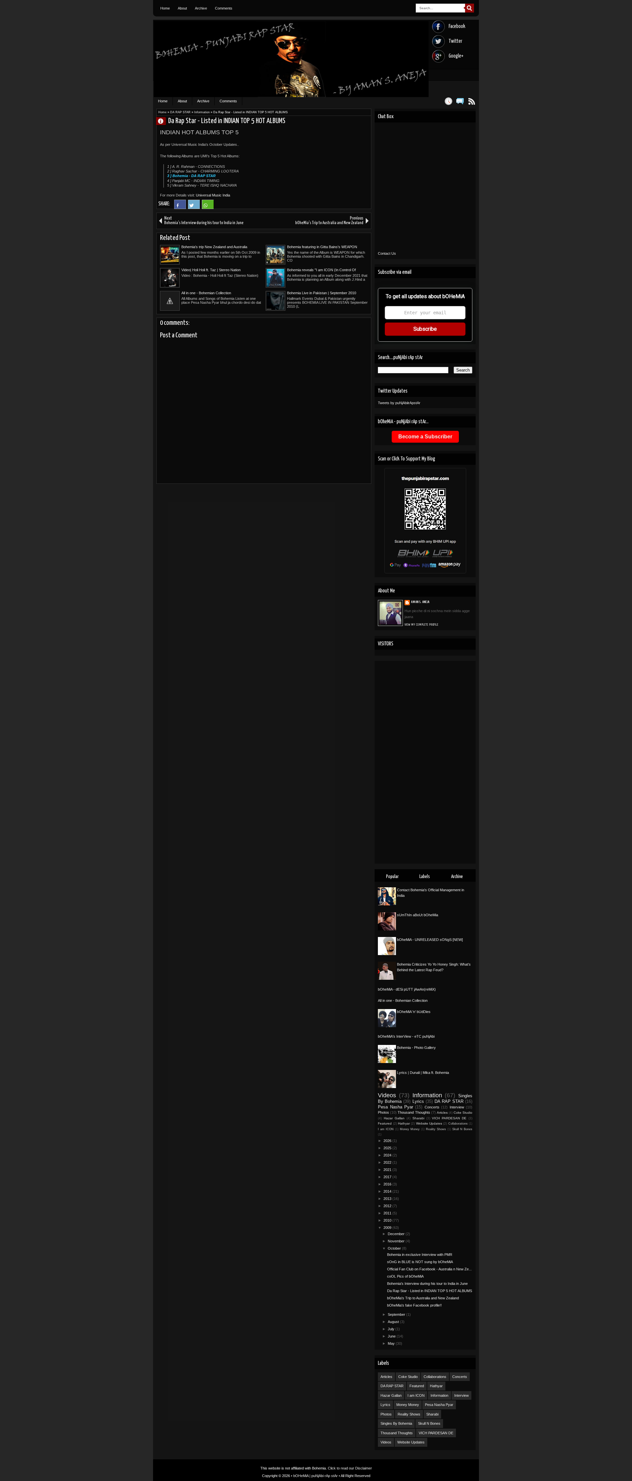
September (397, 1314)
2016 (387, 1184)
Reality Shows (436, 1129)
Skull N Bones (462, 1129)
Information (202, 112)
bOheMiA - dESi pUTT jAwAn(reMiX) (407, 989)
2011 (387, 1213)
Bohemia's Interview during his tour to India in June (427, 1284)
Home (165, 8)
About (182, 8)
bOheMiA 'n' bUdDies (414, 1012)
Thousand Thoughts (414, 1112)
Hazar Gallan (394, 1118)
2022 (387, 1162)
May (392, 1343)
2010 (387, 1220)
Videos (387, 1095)
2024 (387, 1155)
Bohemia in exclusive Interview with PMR (419, 1255)
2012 (387, 1206)
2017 (387, 1177)
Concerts (432, 1107)
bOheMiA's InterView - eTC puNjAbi (406, 1036)
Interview (457, 1107)
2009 (387, 1228)
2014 (387, 1191)
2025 (387, 1148)
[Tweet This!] (194, 207)
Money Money (410, 1129)
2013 (387, 1199)
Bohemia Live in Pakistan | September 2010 (321, 293)
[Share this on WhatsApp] (208, 207)
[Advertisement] (425, 762)
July (391, 1329)
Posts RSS (471, 101)
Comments (223, 8)
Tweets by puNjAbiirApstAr (399, 403)
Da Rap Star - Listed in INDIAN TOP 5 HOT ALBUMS (429, 1291)
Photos (383, 1112)
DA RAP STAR (180, 112)
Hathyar (404, 1123)
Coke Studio (463, 1112)
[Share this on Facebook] (180, 207)
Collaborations (458, 1123)
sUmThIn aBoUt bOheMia (417, 915)
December (397, 1234)
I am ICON (386, 1129)
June (392, 1336)
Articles (442, 1112)
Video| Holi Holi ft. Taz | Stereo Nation (211, 270)
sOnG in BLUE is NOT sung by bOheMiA (420, 1262)
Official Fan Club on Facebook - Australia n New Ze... (429, 1269)
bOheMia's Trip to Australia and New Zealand (423, 1298)
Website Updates (429, 1123)
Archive (201, 8)
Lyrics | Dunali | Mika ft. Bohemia (423, 1073)
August (394, 1322)
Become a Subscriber (425, 436)
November (397, 1241)
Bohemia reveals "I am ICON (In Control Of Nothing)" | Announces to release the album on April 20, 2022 (324, 270)
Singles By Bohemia (396, 1423)
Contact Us (387, 253)
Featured (385, 1123)
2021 (387, 1170)
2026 (387, 1141)
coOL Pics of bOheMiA (405, 1276)
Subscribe (425, 329)
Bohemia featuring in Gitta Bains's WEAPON (322, 247)
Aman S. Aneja (163, 120)
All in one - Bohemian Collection (206, 293)
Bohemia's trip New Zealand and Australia (214, 247)
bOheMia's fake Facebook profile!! (414, 1305)
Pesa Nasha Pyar (395, 1106)
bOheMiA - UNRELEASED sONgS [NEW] (430, 940)
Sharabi (418, 1118)
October (395, 1248)
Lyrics (418, 1101)
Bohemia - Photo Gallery (416, 1048)
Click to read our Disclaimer (350, 1468)
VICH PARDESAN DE (449, 1118)
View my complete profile (421, 624)
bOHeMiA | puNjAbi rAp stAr (315, 1476)
